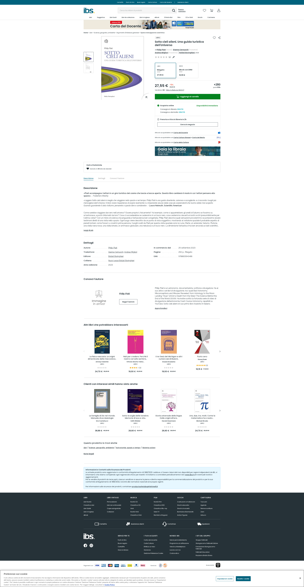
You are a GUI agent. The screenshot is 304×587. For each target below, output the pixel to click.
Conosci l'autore (117, 178)
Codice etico (174, 553)
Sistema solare (148, 447)
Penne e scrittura (206, 508)
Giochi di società (183, 508)
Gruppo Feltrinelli (202, 540)
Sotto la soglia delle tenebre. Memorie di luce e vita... (135, 417)
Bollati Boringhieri (187, 52)
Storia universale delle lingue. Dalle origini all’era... (168, 417)
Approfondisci (161, 308)
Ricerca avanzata (181, 10)
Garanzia (147, 550)
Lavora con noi (175, 550)
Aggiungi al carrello (189, 96)
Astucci (203, 515)
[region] (152, 578)
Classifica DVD (159, 505)
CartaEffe (120, 2)
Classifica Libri (89, 505)
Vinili (132, 508)
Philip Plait (161, 50)
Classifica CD (135, 505)
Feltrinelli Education (203, 552)
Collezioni (110, 512)
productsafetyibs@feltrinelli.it (145, 486)
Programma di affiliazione (179, 543)
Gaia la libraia (123, 550)
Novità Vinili (134, 512)
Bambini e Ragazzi (160, 515)
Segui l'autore (128, 302)
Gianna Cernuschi (180, 50)
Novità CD (134, 502)
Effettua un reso (149, 547)
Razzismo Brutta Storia (204, 555)
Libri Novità (87, 502)
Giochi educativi (183, 505)
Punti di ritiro (130, 2)
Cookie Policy (109, 584)
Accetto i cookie (243, 579)
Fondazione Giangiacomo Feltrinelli (205, 548)
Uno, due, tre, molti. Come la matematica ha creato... (202, 417)
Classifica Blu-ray (160, 508)
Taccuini (204, 502)
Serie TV (156, 512)
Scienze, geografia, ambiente (101, 447)
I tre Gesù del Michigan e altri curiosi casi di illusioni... (168, 357)
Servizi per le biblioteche (178, 540)
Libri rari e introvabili (114, 505)
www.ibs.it (189, 475)
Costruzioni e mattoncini (186, 502)
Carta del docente (166, 2)
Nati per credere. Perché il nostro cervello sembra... (135, 357)
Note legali (89, 454)
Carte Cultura (152, 2)
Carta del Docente (180, 133)
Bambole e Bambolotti (185, 512)
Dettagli (101, 178)
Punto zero (202, 356)
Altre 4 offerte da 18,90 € (175, 90)
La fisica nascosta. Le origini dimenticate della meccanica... (102, 357)
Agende (203, 505)
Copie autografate (114, 508)
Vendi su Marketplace (177, 547)
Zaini (202, 512)
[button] (174, 11)
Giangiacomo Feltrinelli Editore (207, 543)
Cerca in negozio (187, 124)
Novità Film (158, 502)
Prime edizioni (112, 502)
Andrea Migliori (161, 52)
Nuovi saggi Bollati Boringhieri (121, 260)
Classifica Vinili (136, 515)
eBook (86, 515)
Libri (85, 447)
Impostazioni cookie (224, 579)
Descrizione (88, 178)
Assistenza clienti (182, 2)
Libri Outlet (87, 508)
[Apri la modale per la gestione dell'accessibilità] (218, 565)
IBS (163, 90)
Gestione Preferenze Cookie (153, 553)
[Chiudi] (300, 578)
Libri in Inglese (89, 512)
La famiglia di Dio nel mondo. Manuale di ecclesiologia (102, 417)
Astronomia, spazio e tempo (128, 447)
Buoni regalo (141, 2)
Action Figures (182, 515)
